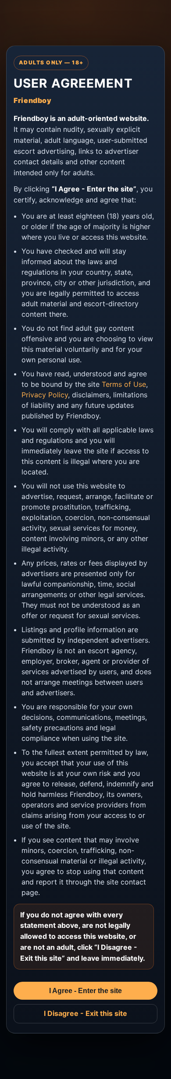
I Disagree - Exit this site (85, 1013)
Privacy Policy (44, 394)
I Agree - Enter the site (85, 990)
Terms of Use (124, 384)
